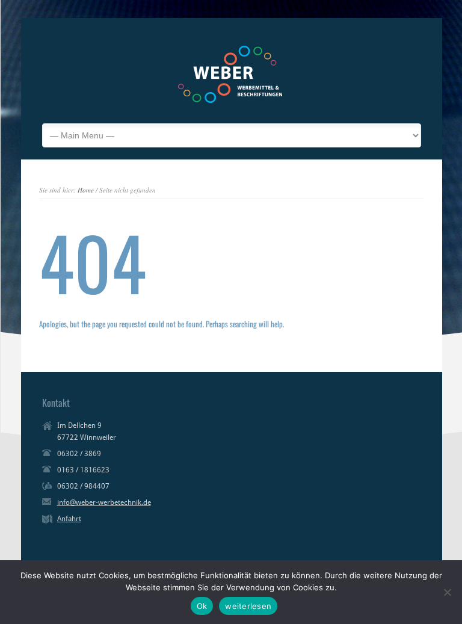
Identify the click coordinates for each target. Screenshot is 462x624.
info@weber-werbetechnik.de (104, 502)
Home (86, 189)
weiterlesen (248, 606)
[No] (447, 592)
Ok (202, 606)
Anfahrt (69, 518)
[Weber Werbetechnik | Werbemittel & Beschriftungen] (230, 105)
